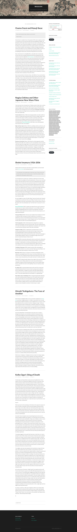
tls (53, 133)
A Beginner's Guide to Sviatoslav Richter (55, 94)
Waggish (38, 6)
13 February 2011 (18, 30)
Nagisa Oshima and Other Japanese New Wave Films (27, 98)
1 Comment (32, 30)
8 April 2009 (17, 102)
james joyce (51, 122)
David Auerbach (26, 30)
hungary (55, 120)
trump (56, 133)
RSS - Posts (33, 518)
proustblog (57, 128)
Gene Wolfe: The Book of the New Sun (55, 92)
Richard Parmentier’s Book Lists (54, 55)
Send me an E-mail (51, 143)
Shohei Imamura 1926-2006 (27, 162)
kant (60, 122)
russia (59, 130)
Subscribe (51, 39)
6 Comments (30, 164)
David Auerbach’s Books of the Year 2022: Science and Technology (54, 72)
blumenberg (54, 112)
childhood (50, 114)
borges (58, 112)
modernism (54, 125)
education (50, 117)
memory (57, 123)
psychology (51, 130)
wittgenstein (51, 134)
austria (50, 112)
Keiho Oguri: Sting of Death (27, 375)
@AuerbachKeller (29, 17)
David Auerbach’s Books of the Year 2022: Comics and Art (54, 74)
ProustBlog (45, 17)
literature (50, 123)
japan (54, 122)
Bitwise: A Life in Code (55, 25)
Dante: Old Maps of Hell (52, 96)
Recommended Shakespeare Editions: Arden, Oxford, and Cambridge (54, 53)
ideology (58, 120)
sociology (50, 133)
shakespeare (56, 131)
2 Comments (30, 102)
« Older (18, 502)
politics (50, 128)
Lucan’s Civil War (52, 17)
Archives (58, 17)
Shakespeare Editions (38, 17)
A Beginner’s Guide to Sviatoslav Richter (55, 47)
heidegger (50, 120)
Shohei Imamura (31, 56)
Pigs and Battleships (26, 122)
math (54, 123)
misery (50, 125)
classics (54, 114)
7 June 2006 (17, 164)
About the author (51, 141)
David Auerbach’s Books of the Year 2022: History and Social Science (54, 69)
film (53, 117)
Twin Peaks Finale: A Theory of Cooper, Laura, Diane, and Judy (55, 83)
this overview (20, 169)
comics (58, 114)
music (57, 125)
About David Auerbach (20, 17)
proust (54, 128)
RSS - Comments (34, 520)
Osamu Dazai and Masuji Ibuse (28, 28)
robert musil (55, 130)
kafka (57, 122)
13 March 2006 (18, 295)
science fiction (51, 131)
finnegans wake (58, 117)
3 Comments (31, 295)
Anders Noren (57, 528)
